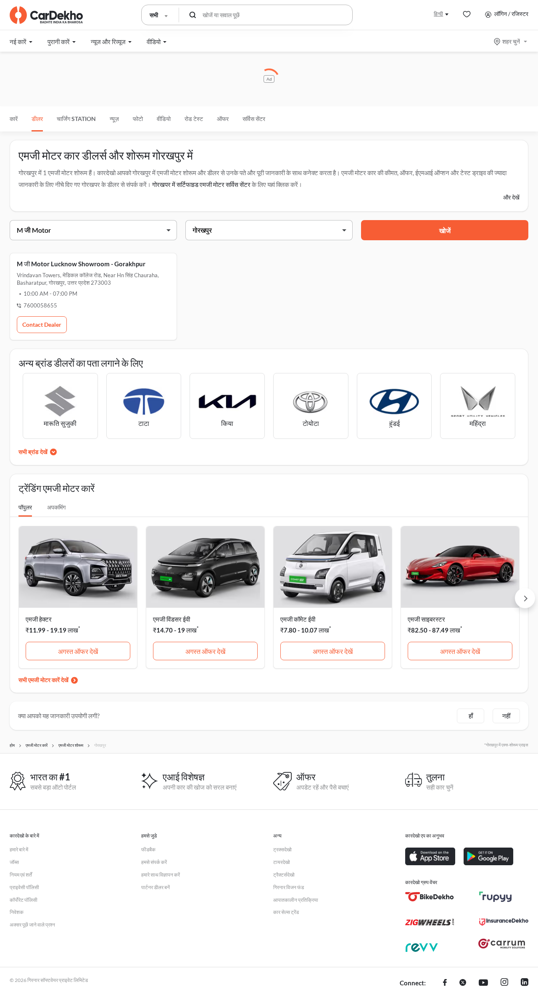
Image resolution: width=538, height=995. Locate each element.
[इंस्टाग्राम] (504, 983)
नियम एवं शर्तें (21, 875)
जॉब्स (14, 862)
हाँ (471, 715)
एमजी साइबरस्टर (426, 619)
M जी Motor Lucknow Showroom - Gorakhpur (81, 264)
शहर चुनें (511, 41)
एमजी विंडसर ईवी (171, 619)
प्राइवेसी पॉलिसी (24, 887)
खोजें (445, 230)
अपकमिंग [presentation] (56, 507)
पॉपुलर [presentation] (25, 507)
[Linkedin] (524, 983)
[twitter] (462, 983)
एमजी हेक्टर (39, 619)
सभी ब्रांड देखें (32, 451)
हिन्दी (438, 14)
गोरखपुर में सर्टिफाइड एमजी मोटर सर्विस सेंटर (201, 184)
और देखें (511, 197)
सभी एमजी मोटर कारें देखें (43, 679)
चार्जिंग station (76, 118)
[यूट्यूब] (483, 983)
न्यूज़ (114, 118)
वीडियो (164, 118)
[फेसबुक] (445, 983)
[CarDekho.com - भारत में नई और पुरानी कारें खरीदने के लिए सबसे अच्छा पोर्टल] (46, 15)
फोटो (138, 118)
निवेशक (17, 912)
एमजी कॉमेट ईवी (297, 619)
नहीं (506, 715)
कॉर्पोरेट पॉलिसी (23, 900)
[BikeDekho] (429, 896)
